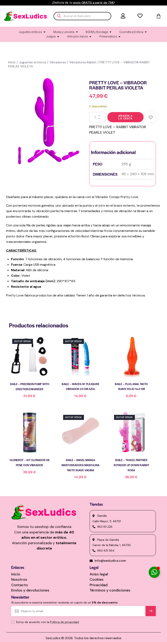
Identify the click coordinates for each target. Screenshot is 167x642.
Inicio (12, 62)
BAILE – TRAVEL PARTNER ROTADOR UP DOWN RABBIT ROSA (131, 465)
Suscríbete (150, 612)
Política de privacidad (64, 622)
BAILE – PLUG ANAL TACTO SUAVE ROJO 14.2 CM (131, 386)
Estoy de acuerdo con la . (47, 622)
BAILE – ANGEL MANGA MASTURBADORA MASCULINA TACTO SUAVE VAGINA (80, 465)
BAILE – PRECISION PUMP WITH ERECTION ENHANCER (29, 386)
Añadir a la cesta (125, 117)
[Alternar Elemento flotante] (154, 572)
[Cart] (158, 16)
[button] (151, 117)
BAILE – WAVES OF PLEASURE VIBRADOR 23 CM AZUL (80, 386)
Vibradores (57, 62)
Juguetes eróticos (32, 62)
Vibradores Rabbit (83, 62)
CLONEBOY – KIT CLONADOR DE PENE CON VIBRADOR (30, 462)
